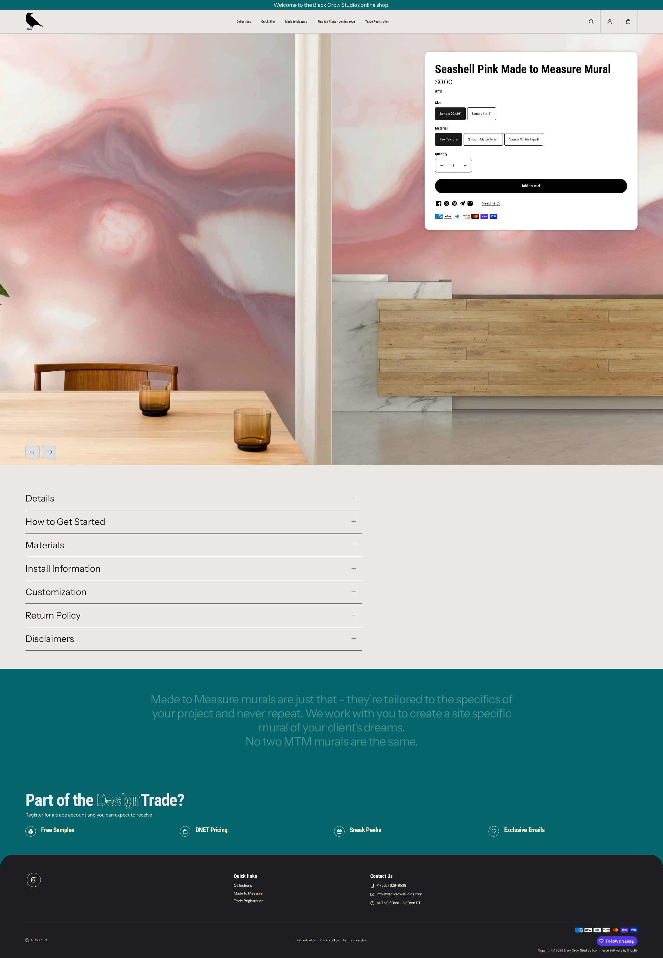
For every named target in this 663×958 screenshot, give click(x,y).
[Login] (609, 21)
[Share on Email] (470, 203)
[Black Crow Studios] (34, 21)
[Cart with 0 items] (628, 21)
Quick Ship (268, 21)
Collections (244, 21)
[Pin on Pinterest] (454, 203)
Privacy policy (329, 940)
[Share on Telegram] (462, 203)
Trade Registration (377, 21)
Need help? (491, 203)
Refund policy (306, 940)
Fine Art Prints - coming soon (336, 21)
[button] (628, 21)
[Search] (591, 21)
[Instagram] (34, 880)
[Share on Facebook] (439, 203)
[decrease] (441, 165)
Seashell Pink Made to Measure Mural (523, 69)
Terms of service (354, 940)
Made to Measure (296, 21)
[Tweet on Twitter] (447, 203)
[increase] (465, 165)
